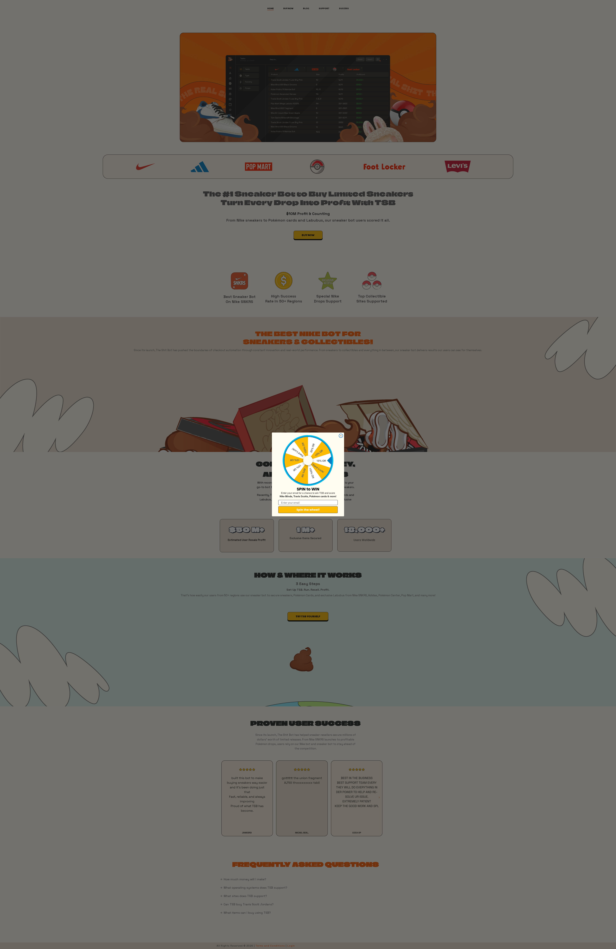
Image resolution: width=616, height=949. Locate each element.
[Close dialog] (341, 436)
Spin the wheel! (308, 510)
